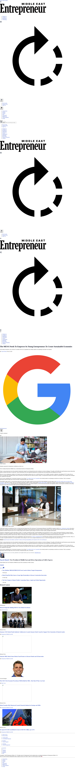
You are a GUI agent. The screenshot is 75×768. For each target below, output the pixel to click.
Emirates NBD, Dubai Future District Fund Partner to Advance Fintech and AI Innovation (22, 656)
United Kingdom (5, 117)
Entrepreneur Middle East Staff (7, 634)
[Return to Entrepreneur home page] (23, 14)
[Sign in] (0, 330)
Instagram (4, 752)
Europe (3, 118)
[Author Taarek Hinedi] (2, 557)
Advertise (4, 743)
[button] (37, 238)
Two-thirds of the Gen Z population (33, 478)
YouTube (4, 751)
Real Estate (4, 136)
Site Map (4, 740)
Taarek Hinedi (4, 351)
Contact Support (5, 741)
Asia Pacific (4, 115)
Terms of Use (4, 734)
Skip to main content (4, 0)
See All (1, 568)
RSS (3, 753)
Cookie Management (6, 744)
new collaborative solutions (65, 528)
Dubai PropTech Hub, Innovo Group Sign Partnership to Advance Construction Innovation (24, 575)
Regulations (4, 18)
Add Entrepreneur (3, 428)
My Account (4, 103)
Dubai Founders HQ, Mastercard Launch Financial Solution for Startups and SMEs (20, 705)
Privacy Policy (5, 735)
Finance (3, 133)
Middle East (4, 116)
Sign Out (4, 105)
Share (1, 429)
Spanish (3, 112)
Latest (2, 565)
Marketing (4, 135)
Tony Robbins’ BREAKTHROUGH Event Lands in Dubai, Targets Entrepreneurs (22, 570)
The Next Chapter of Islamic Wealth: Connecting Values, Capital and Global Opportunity (23, 580)
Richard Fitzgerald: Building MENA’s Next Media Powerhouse (15, 607)
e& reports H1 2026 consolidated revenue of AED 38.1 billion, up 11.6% (17, 729)
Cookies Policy (5, 737)
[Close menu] (0, 332)
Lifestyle (4, 138)
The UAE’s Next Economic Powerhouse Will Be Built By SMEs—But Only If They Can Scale (22, 680)
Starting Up (4, 16)
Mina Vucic (3, 683)
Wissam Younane (4, 609)
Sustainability (4, 134)
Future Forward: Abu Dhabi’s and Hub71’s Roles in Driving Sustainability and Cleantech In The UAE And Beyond (25, 539)
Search (1, 120)
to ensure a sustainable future (37, 536)
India (3, 114)
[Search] (1, 22)
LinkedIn (4, 750)
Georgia (3, 113)
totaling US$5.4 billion (42, 482)
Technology (4, 19)
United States (4, 111)
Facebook (4, 747)
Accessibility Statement (6, 738)
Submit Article (5, 104)
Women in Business (6, 137)
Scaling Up (4, 17)
